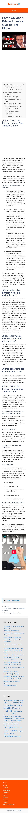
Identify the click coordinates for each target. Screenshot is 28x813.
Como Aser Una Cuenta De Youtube (14, 676)
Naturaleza (6, 800)
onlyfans (19, 720)
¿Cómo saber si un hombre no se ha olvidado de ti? (12, 93)
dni (16, 705)
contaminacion (17, 703)
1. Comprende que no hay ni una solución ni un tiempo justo (14, 107)
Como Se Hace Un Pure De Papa (13, 665)
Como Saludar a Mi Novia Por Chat (13, 648)
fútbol (13, 711)
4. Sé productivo (10, 114)
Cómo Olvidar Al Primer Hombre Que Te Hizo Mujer (12, 104)
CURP (5, 705)
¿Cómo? (6, 606)
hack (13, 714)
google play (18, 711)
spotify (14, 730)
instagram (7, 716)
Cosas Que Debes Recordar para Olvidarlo (14, 90)
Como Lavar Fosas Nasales (11, 630)
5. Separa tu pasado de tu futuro (14, 116)
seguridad (15, 725)
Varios (4, 783)
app (14, 700)
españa (19, 705)
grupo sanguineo (8, 713)
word (19, 736)
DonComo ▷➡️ (14, 4)
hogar (17, 713)
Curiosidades (6, 790)
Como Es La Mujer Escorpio (11, 674)
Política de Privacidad (9, 805)
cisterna (9, 703)
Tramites (5, 802)
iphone (13, 716)
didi (8, 705)
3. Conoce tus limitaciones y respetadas (12, 112)
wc (16, 736)
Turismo (5, 787)
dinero (12, 705)
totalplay (12, 733)
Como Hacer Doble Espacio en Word (14, 660)
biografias (20, 700)
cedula (6, 703)
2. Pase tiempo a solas (11, 109)
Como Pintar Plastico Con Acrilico (13, 679)
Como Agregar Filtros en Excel (12, 613)
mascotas (11, 718)
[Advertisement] (14, 67)
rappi (11, 725)
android (10, 700)
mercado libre (20, 718)
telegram (20, 731)
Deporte (5, 795)
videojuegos (10, 735)
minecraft (7, 721)
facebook (8, 707)
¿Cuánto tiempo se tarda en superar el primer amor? (11, 97)
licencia (6, 718)
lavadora (18, 716)
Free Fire (8, 710)
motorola (13, 720)
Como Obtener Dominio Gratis (12, 637)
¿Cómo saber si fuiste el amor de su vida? (12, 100)
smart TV (18, 728)
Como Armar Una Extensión (11, 657)
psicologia (7, 725)
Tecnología (6, 792)
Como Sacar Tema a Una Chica (12, 662)
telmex (6, 733)
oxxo (5, 723)
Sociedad (5, 797)
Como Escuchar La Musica (11, 671)
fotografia (16, 708)
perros (9, 723)
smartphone (9, 727)
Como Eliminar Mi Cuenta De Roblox (14, 655)
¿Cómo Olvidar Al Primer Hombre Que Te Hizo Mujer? (12, 86)
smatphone (7, 731)
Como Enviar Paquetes (10, 685)
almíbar (5, 700)
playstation (15, 723)
